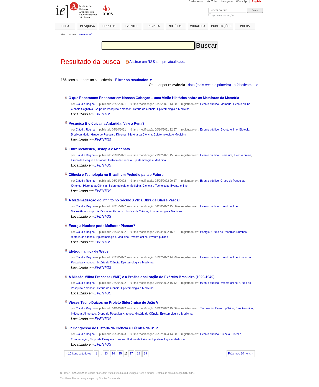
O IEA (65, 26)
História (236, 334)
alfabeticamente (246, 85)
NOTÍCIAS (175, 26)
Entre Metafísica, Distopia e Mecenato (99, 149)
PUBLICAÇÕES (221, 26)
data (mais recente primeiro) (209, 85)
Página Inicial (84, 34)
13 (106, 353)
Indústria (76, 313)
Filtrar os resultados (131, 80)
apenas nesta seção (222, 15)
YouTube (212, 1)
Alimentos (89, 313)
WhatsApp (242, 1)
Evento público (209, 104)
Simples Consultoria (109, 378)
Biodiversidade (80, 134)
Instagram (227, 1)
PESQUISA (87, 26)
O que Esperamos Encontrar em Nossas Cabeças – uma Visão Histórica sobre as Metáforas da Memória (154, 98)
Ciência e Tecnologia (156, 185)
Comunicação (79, 339)
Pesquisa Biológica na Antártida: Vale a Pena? (107, 123)
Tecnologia (207, 308)
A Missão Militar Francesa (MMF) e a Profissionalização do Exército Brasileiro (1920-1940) (141, 277)
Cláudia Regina (85, 104)
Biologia (244, 129)
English (256, 1)
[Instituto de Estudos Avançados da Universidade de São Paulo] (107, 10)
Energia (205, 232)
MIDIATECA (197, 26)
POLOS (245, 26)
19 (145, 353)
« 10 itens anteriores (78, 353)
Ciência (225, 334)
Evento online (241, 104)
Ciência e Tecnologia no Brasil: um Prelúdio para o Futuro (116, 174)
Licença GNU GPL (184, 373)
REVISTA (154, 26)
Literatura (226, 155)
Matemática (78, 211)
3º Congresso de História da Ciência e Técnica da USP (113, 328)
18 (138, 353)
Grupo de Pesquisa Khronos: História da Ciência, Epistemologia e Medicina (142, 109)
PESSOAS (109, 26)
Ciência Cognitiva (82, 109)
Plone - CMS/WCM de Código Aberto (83, 373)
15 (120, 353)
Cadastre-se (196, 1)
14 (113, 353)
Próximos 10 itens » (240, 353)
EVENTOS (131, 26)
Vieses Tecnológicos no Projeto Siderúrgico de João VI (114, 302)
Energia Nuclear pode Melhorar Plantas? (102, 226)
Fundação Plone (135, 373)
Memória (225, 104)
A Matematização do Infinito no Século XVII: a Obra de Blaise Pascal (124, 200)
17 (131, 353)
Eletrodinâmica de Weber (89, 251)
